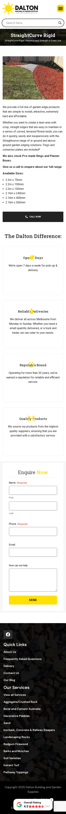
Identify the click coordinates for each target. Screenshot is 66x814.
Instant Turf (11, 765)
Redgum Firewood (16, 744)
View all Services (15, 695)
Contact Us (11, 673)
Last (11, 513)
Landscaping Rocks (17, 737)
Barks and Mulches (16, 751)
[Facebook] (8, 634)
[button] (60, 8)
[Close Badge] (51, 800)
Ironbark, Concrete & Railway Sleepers (29, 730)
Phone (18, 523)
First (11, 497)
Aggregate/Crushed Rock (20, 702)
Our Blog (9, 680)
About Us (10, 652)
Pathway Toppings (16, 772)
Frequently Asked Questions (23, 659)
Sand (7, 723)
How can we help (18, 565)
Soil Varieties (12, 758)
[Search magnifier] (60, 22)
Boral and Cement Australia (22, 709)
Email (12, 544)
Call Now (35, 216)
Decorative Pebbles (17, 716)
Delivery (9, 666)
